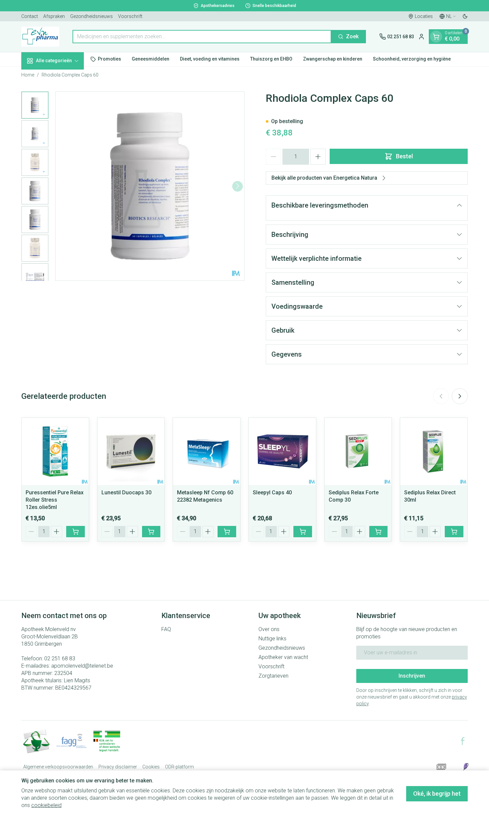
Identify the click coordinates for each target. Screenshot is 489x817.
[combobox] (202, 36)
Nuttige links (272, 638)
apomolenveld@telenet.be (82, 666)
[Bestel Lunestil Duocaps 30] (151, 531)
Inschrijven (412, 676)
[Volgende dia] (460, 396)
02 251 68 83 (59, 658)
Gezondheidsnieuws (91, 16)
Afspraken (54, 16)
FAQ (166, 629)
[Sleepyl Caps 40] (282, 451)
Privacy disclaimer (117, 766)
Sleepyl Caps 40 (272, 492)
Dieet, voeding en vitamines (210, 59)
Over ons (268, 629)
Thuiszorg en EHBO (271, 59)
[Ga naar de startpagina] (40, 37)
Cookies (151, 766)
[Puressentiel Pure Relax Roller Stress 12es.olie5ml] (55, 451)
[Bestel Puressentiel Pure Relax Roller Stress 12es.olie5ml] (75, 531)
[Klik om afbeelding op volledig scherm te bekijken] (150, 186)
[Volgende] (237, 186)
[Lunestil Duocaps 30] (131, 451)
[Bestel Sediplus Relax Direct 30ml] (454, 531)
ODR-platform (179, 766)
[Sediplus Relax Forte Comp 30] (358, 451)
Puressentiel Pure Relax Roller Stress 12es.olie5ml (54, 499)
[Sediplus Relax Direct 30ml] (433, 451)
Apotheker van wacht (283, 657)
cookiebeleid (46, 805)
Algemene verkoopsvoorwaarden (58, 766)
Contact (29, 16)
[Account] (421, 36)
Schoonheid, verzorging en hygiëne (412, 59)
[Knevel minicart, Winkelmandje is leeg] (436, 37)
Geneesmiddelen (150, 59)
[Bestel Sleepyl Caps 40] (302, 531)
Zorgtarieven (273, 676)
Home (27, 75)
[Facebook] (463, 741)
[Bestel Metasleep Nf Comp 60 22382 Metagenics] (227, 531)
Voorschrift (130, 16)
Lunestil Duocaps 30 (126, 492)
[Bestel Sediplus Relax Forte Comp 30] (378, 531)
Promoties (109, 59)
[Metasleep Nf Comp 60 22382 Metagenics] (206, 451)
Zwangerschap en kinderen (332, 59)
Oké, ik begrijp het (437, 793)
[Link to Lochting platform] (466, 767)
